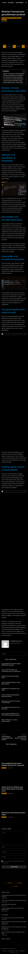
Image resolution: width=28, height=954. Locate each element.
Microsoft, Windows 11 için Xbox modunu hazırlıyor (9, 720)
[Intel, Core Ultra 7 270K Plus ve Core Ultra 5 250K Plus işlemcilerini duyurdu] (24, 714)
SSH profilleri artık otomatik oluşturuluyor (13, 77)
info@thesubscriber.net (16, 641)
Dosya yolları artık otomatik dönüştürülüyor (13, 79)
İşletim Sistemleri (11, 18)
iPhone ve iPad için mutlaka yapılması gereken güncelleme (10, 695)
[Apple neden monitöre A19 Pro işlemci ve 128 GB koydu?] (24, 702)
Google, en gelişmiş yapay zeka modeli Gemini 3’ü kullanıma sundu (13, 908)
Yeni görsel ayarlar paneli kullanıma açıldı (12, 81)
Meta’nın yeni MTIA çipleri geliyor (9, 904)
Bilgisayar (4, 793)
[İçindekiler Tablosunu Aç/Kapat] (22, 71)
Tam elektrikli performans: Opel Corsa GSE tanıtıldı (11, 708)
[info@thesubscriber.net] (5, 644)
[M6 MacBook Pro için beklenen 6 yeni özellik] (24, 689)
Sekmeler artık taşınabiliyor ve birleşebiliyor (13, 75)
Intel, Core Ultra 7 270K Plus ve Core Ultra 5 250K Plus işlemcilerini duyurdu (11, 714)
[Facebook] (5, 883)
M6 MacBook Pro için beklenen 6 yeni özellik (11, 689)
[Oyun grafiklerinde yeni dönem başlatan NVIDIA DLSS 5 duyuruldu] (24, 664)
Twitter (15, 886)
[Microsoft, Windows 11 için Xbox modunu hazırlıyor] (24, 720)
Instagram (20, 883)
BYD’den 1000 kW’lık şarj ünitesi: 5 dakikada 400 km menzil (13, 932)
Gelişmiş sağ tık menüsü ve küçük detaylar (13, 82)
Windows (19, 18)
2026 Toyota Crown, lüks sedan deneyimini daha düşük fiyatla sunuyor (14, 922)
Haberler (4, 18)
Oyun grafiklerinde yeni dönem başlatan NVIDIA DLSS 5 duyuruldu (11, 664)
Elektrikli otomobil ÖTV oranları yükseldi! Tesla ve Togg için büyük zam (14, 927)
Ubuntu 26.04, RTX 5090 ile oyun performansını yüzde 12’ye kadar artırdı (11, 670)
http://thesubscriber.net (15, 643)
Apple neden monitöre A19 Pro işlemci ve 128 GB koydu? (11, 702)
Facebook (10, 883)
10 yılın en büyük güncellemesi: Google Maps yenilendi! (11, 683)
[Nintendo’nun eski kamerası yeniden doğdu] (24, 677)
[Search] (24, 654)
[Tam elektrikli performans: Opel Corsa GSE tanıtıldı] (24, 708)
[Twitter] (12, 886)
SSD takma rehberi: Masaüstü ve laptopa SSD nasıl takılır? (20, 738)
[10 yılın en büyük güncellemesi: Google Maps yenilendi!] (24, 683)
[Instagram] (15, 883)
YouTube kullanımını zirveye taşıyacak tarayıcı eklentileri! (7, 738)
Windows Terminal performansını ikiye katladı (13, 73)
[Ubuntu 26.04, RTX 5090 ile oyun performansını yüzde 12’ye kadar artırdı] (24, 671)
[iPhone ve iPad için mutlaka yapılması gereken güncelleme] (24, 696)
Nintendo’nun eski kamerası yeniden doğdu (10, 677)
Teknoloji (4, 19)
